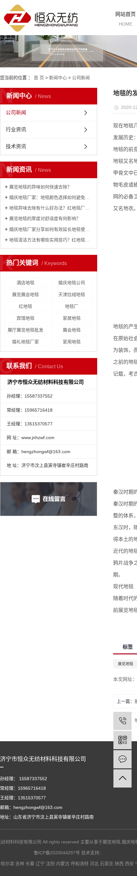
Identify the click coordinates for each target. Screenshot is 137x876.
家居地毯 (72, 318)
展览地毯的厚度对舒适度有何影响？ (45, 218)
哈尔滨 (7, 863)
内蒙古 (62, 863)
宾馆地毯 (25, 318)
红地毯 (25, 306)
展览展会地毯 (25, 294)
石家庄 (106, 863)
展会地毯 (72, 329)
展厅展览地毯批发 (25, 329)
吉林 (19, 863)
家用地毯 (72, 341)
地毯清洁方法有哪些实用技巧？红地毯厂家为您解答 (50, 239)
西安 (129, 863)
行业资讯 (16, 129)
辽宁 (40, 863)
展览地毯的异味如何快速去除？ (40, 186)
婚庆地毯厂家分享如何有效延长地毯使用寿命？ (50, 229)
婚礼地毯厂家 (25, 341)
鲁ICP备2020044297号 (57, 852)
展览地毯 (111, 841)
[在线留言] (122, 759)
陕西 (119, 863)
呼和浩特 (80, 863)
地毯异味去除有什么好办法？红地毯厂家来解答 (50, 207)
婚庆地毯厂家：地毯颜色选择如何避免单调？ (50, 197)
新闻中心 (58, 77)
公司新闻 (81, 77)
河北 (94, 863)
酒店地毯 (25, 282)
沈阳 (50, 863)
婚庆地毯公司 (71, 282)
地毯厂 (71, 306)
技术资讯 (16, 146)
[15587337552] (122, 721)
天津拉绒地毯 (71, 294)
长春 (29, 863)
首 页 (39, 77)
